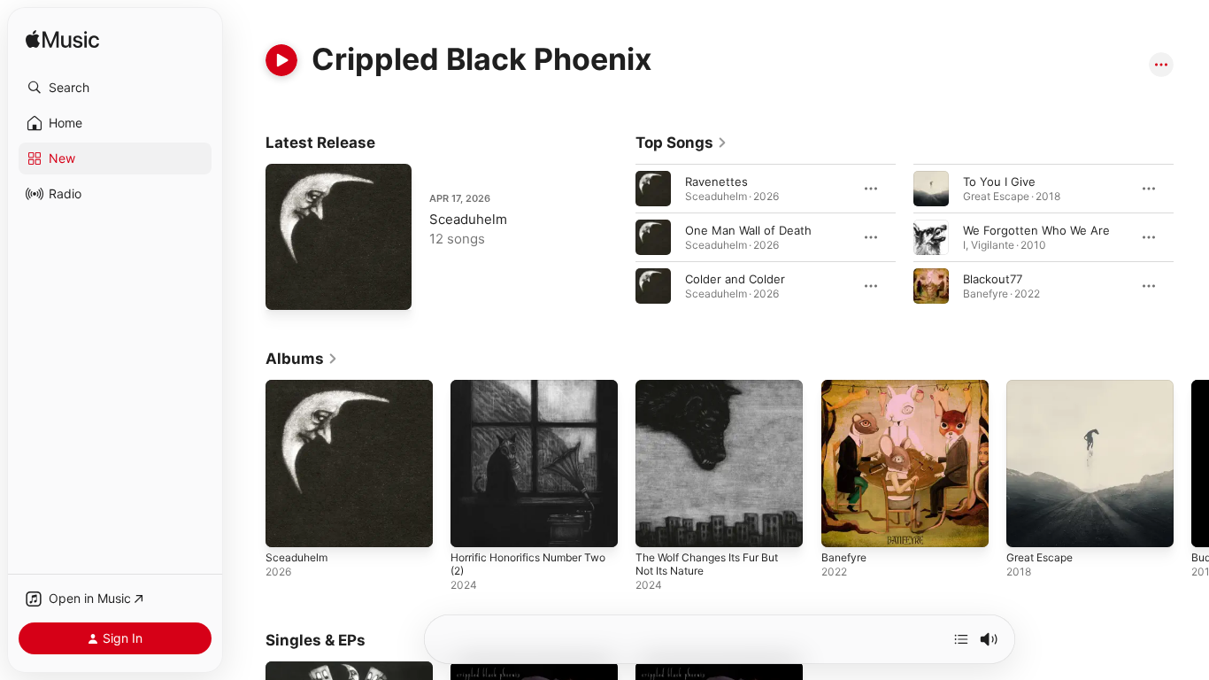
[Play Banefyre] (843, 525)
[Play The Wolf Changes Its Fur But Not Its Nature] (657, 525)
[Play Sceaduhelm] (287, 287)
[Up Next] (961, 639)
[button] (115, 88)
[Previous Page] (617, 237)
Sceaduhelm (468, 219)
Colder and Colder (735, 279)
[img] (62, 40)
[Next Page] (1191, 237)
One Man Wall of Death (748, 230)
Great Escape (1043, 387)
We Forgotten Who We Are (1036, 230)
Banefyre (846, 387)
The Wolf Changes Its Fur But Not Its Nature (716, 394)
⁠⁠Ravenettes (716, 181)
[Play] (281, 60)
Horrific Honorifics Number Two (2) (524, 394)
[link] (681, 142)
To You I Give (999, 181)
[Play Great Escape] (1028, 525)
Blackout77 (992, 279)
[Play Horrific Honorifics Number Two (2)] (472, 525)
